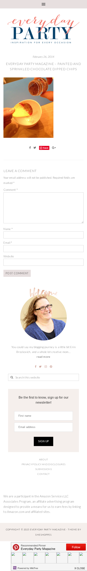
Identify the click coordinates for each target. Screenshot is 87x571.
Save (45, 147)
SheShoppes (43, 534)
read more (43, 356)
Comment (10, 189)
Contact (43, 473)
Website (8, 256)
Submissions (43, 469)
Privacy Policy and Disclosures (44, 464)
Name (8, 229)
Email (7, 242)
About (43, 459)
